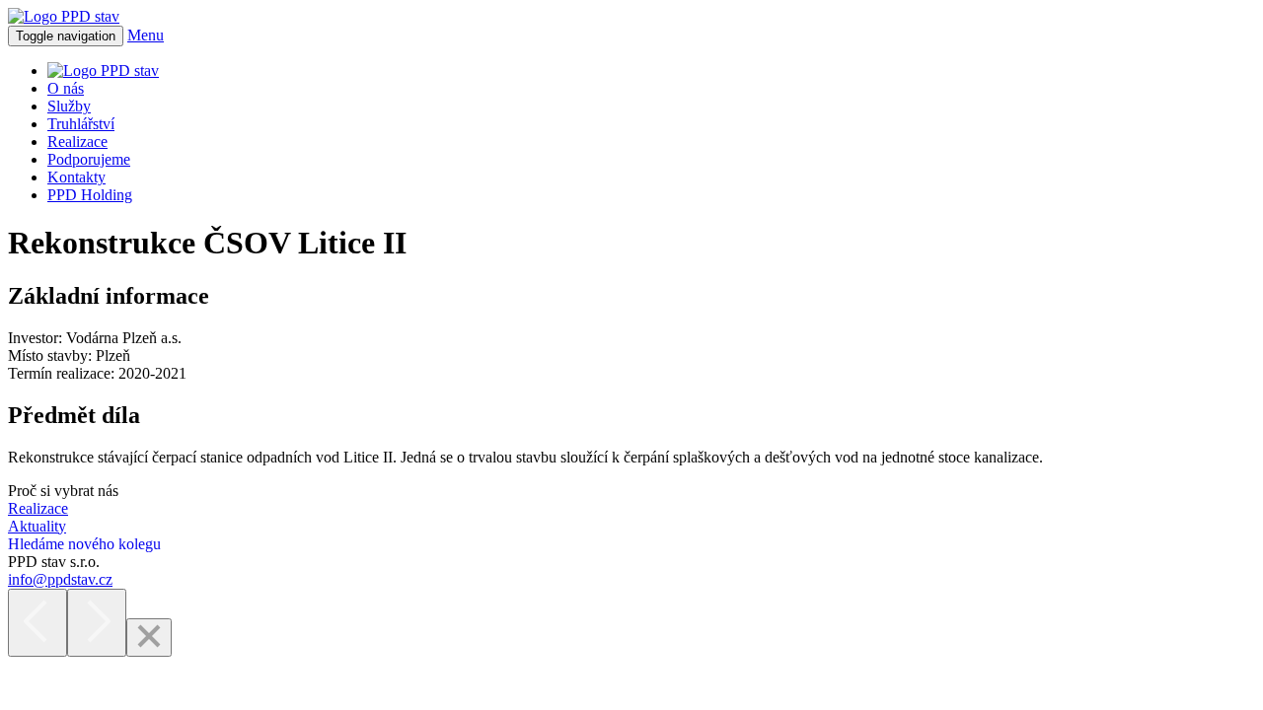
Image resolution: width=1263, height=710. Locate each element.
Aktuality (37, 526)
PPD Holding (89, 194)
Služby (69, 106)
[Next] (96, 623)
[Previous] (37, 623)
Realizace (77, 141)
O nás (65, 88)
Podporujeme (88, 159)
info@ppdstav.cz (60, 579)
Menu (145, 35)
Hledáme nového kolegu (84, 543)
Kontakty (76, 177)
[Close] (149, 637)
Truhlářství (80, 123)
